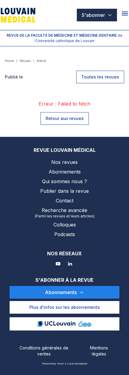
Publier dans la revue (64, 191)
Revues (25, 61)
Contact (65, 201)
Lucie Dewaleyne (77, 363)
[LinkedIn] (70, 264)
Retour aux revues (65, 118)
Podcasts (64, 234)
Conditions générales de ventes (44, 350)
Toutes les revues (100, 76)
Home (9, 61)
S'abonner (93, 15)
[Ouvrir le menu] (125, 15)
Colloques (64, 225)
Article (41, 61)
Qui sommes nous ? (64, 181)
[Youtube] (58, 264)
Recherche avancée (64, 212)
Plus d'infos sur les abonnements (64, 307)
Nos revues (64, 162)
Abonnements (65, 172)
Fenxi (60, 363)
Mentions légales (99, 350)
